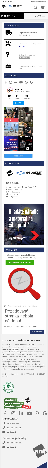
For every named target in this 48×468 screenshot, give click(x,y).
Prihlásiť (43, 2)
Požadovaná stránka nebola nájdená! (22, 306)
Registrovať (35, 2)
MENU (38, 16)
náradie (15, 349)
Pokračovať (37, 331)
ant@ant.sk (11, 432)
